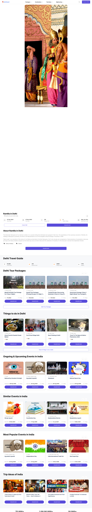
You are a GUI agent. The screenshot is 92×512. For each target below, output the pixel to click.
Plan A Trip (86, 2)
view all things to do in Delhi (46, 349)
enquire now (67, 225)
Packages (27, 2)
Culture (20, 243)
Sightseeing (59, 2)
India (17, 215)
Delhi (14, 215)
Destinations (38, 2)
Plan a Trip (24, 225)
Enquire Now (13, 301)
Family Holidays (9, 243)
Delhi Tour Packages (46, 306)
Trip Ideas (48, 2)
